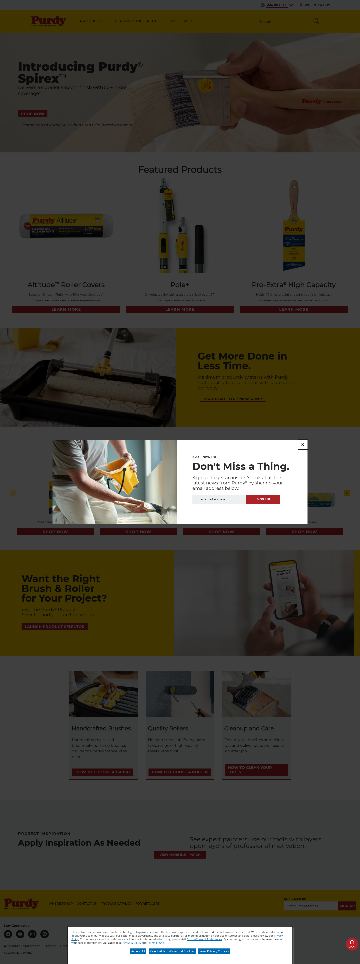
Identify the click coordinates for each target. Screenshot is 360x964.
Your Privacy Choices (214, 951)
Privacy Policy (132, 943)
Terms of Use (155, 943)
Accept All (138, 951)
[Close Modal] (303, 444)
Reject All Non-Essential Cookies (172, 951)
